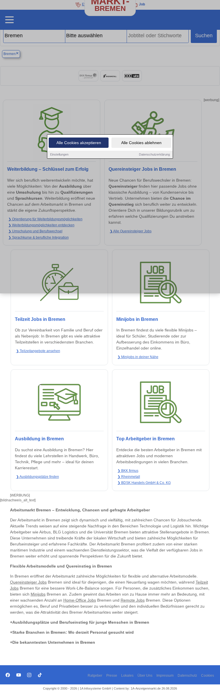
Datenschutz (187, 676)
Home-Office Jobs (79, 600)
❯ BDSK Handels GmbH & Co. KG (144, 483)
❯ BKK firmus (127, 471)
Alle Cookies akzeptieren (78, 142)
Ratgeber (95, 676)
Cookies (207, 676)
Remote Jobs (133, 600)
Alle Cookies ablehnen (141, 142)
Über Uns (145, 676)
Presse (111, 676)
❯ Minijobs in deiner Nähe (137, 357)
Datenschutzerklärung (154, 154)
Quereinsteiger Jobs (28, 582)
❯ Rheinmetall (128, 477)
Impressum (165, 676)
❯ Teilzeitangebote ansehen (38, 351)
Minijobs (38, 594)
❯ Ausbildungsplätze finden (37, 477)
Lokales (127, 676)
